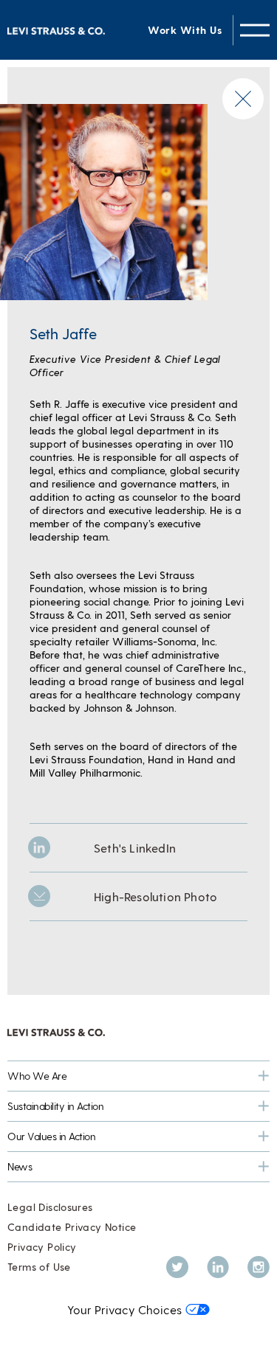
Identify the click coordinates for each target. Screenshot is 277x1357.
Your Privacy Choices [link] (124, 1309)
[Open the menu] (255, 30)
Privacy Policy (41, 1246)
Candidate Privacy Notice (71, 1227)
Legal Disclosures (50, 1207)
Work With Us (185, 30)
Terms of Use (39, 1266)
